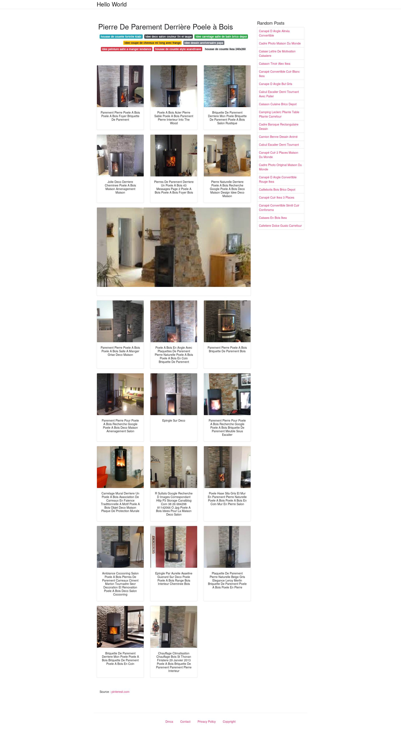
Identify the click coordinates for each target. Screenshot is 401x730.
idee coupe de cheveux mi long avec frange (152, 43)
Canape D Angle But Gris (275, 84)
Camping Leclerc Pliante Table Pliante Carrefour (279, 114)
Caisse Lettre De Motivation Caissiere (277, 53)
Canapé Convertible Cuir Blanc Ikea (279, 73)
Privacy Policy (207, 721)
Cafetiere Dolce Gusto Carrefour (280, 225)
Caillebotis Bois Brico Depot (277, 189)
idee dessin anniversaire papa (203, 43)
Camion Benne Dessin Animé (278, 136)
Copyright (229, 721)
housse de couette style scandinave (178, 49)
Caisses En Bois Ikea (273, 217)
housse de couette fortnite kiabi (121, 36)
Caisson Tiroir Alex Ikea (274, 63)
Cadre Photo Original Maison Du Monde (280, 167)
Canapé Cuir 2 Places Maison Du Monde (278, 154)
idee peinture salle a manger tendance (126, 49)
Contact (185, 721)
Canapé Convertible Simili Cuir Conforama (279, 207)
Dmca (169, 721)
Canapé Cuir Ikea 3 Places (276, 197)
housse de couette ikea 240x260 (225, 49)
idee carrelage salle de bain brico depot (221, 36)
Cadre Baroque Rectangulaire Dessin (278, 126)
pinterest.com (120, 691)
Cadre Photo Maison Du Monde (280, 43)
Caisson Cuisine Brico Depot (278, 104)
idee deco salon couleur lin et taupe (168, 36)
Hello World (112, 3)
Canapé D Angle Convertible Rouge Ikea (278, 179)
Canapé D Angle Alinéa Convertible (274, 33)
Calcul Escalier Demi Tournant (279, 144)
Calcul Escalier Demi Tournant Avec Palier (279, 94)
